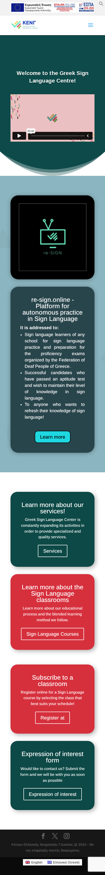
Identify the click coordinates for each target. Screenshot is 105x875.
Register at (52, 717)
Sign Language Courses (52, 634)
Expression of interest (52, 794)
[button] (101, 5)
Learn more (52, 437)
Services (52, 551)
